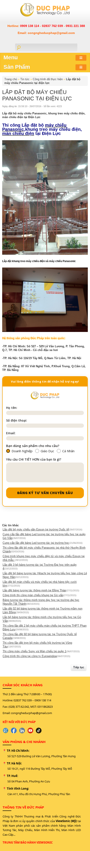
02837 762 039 (53, 26)
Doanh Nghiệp (22, 451)
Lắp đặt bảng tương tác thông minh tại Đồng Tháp (34, 590)
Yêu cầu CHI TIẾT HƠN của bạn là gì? (33, 459)
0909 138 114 (30, 26)
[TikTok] (39, 730)
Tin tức (24, 79)
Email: (11, 433)
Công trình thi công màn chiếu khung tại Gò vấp (33, 595)
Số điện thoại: (16, 420)
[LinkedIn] (22, 730)
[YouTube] (30, 730)
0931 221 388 (75, 26)
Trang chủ (10, 79)
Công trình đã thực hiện (48, 79)
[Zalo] (5, 730)
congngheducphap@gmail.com (31, 713)
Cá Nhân (68, 451)
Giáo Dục (47, 451)
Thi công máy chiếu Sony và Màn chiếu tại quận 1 (34, 651)
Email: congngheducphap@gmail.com (46, 33)
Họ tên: (11, 408)
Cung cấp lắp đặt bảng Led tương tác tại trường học (36, 542)
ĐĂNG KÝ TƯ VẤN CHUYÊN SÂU (45, 493)
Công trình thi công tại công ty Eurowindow (30, 656)
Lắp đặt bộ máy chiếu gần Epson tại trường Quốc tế (36, 529)
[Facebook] (14, 730)
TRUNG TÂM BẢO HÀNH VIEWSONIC (28, 842)
